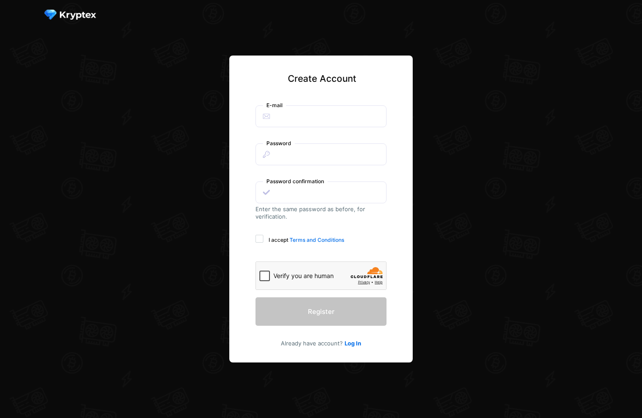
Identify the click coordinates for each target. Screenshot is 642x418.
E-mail (274, 105)
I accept (306, 240)
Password (278, 143)
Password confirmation (295, 181)
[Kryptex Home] (73, 15)
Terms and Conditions (317, 240)
